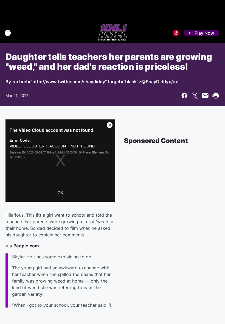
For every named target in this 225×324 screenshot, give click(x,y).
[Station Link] (112, 33)
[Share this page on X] (195, 95)
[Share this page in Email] (205, 95)
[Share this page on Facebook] (184, 95)
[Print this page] (216, 95)
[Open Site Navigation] (7, 33)
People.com (26, 245)
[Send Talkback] (176, 33)
